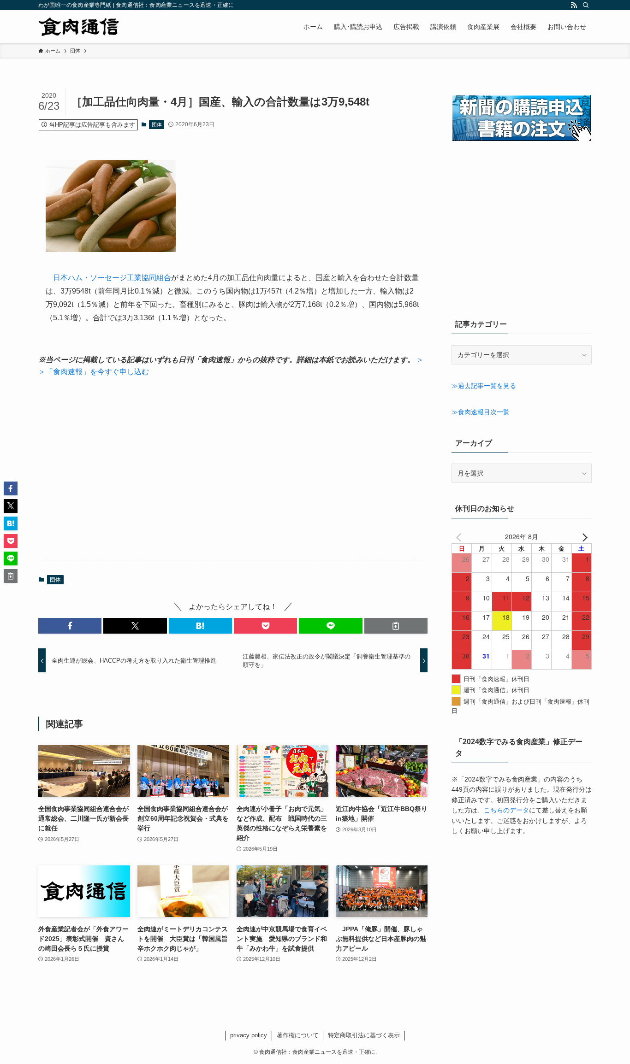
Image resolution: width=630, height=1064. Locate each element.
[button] (69, 626)
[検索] (586, 5)
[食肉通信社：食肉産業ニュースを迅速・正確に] (79, 27)
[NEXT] (583, 536)
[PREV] (460, 536)
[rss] (574, 5)
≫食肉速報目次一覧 (481, 412)
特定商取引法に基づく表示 (364, 1035)
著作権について (298, 1035)
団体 (157, 124)
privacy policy (248, 1035)
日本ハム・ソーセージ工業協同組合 (112, 278)
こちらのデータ (506, 810)
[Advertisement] (233, 468)
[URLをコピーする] (396, 626)
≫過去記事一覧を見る (484, 385)
